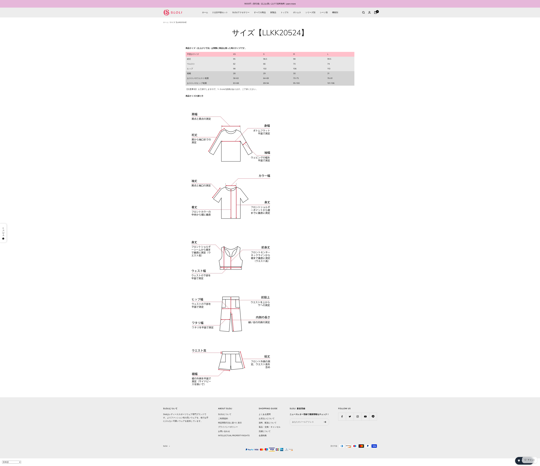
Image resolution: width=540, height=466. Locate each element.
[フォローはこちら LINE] (373, 416)
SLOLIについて (224, 414)
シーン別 (324, 12)
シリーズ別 (310, 12)
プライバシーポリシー (228, 427)
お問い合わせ (224, 431)
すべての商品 (260, 12)
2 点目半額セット (220, 12)
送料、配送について (267, 423)
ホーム (205, 12)
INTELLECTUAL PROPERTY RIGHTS (234, 435)
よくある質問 (265, 414)
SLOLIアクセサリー (240, 12)
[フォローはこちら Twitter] (350, 416)
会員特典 (263, 435)
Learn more (291, 4)
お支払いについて (266, 418)
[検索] (363, 12)
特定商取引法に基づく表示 (230, 423)
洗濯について (265, 431)
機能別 (335, 12)
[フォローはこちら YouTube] (365, 416)
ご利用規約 (223, 418)
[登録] (325, 422)
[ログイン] (369, 12)
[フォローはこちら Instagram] (357, 416)
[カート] (375, 12)
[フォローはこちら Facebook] (342, 416)
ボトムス (297, 12)
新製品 (273, 12)
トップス (285, 12)
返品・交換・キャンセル (269, 427)
